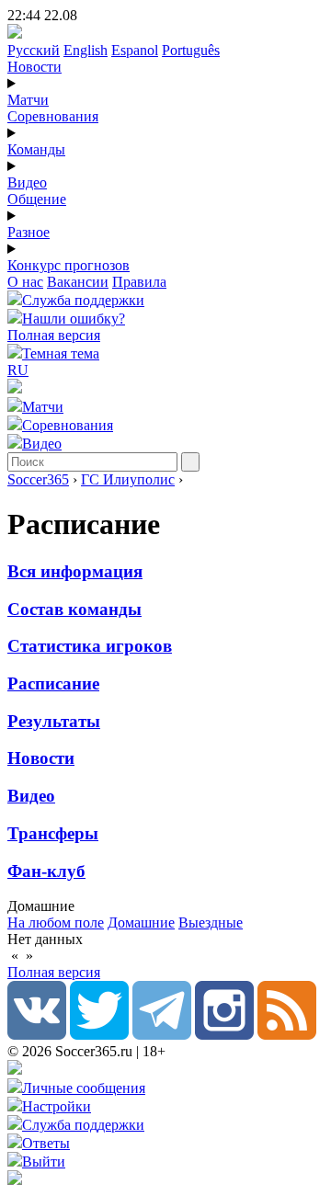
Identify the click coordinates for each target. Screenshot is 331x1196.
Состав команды (74, 609)
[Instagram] (224, 1034)
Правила (139, 282)
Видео (27, 182)
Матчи (28, 100)
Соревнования (52, 116)
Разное (28, 232)
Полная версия (53, 335)
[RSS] (286, 1034)
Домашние (141, 922)
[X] (99, 1034)
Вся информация (75, 571)
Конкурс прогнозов (68, 265)
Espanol (134, 50)
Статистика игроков (89, 645)
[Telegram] (161, 1034)
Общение (36, 199)
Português (191, 50)
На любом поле (55, 922)
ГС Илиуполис (128, 479)
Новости (34, 66)
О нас (25, 282)
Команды (36, 149)
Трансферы (52, 833)
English (85, 50)
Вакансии (77, 282)
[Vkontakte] (36, 1034)
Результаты (53, 721)
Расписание (53, 683)
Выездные (210, 922)
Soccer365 (38, 479)
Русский (33, 50)
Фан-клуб (46, 871)
